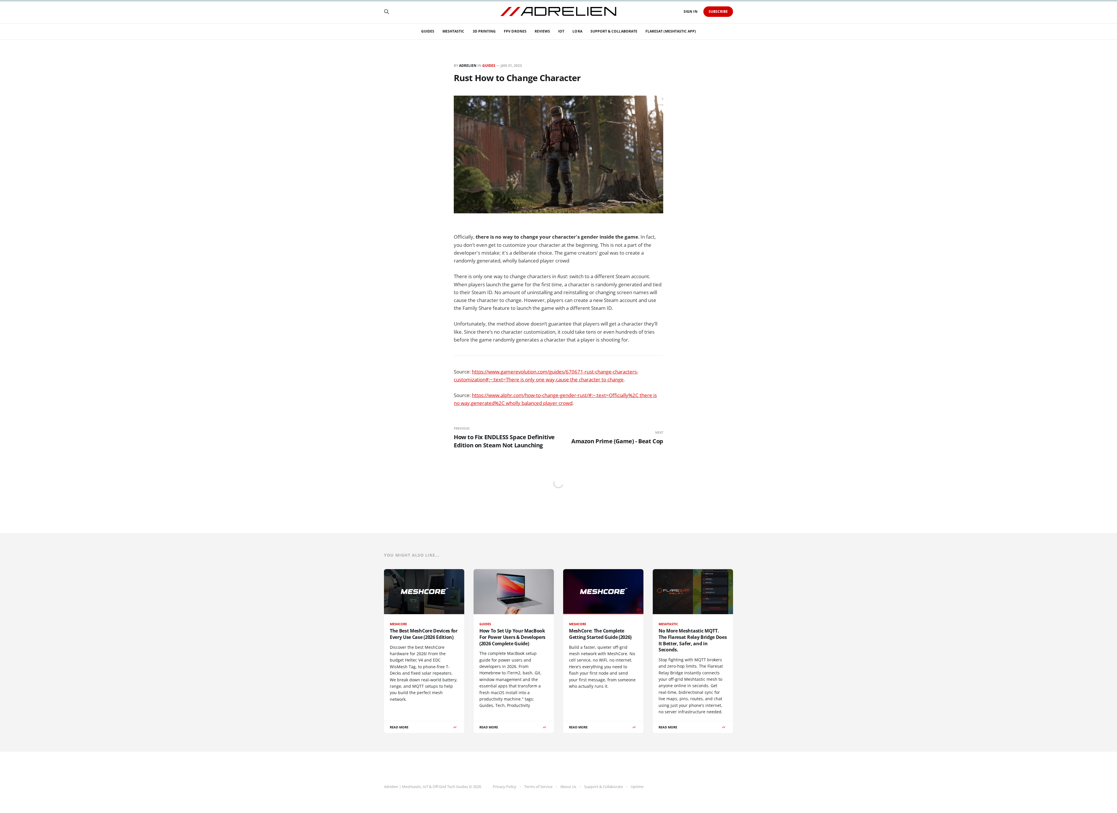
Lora (577, 31)
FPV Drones (515, 31)
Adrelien (467, 65)
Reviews (542, 31)
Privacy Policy (504, 786)
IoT (561, 31)
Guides (427, 31)
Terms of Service (538, 786)
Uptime (637, 786)
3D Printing (484, 31)
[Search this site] (386, 11)
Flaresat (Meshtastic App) (670, 31)
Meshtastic (453, 31)
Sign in (690, 11)
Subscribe (718, 11)
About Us (568, 786)
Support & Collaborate (613, 31)
